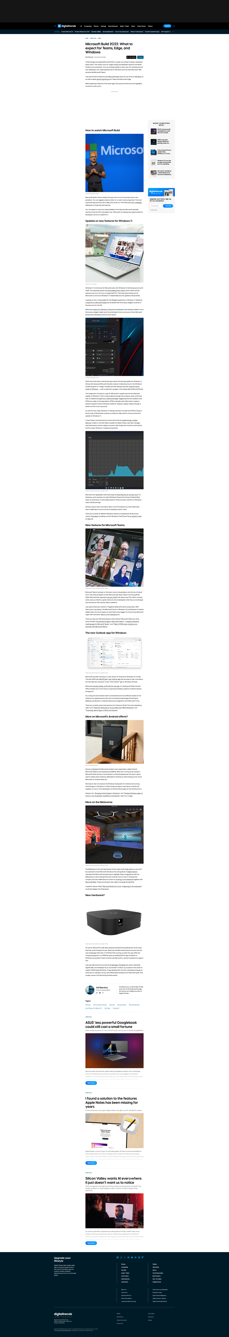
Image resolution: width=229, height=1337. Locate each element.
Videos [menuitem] (150, 26)
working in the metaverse (124, 879)
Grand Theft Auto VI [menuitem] (67, 32)
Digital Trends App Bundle (160, 1301)
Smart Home (125, 1276)
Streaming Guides (158, 1273)
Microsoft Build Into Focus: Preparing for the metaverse (122, 886)
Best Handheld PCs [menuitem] (108, 32)
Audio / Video (125, 1273)
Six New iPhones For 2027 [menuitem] (82, 32)
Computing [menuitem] (88, 26)
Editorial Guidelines (126, 1298)
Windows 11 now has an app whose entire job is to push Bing (164, 162)
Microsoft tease (113, 77)
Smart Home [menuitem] (141, 26)
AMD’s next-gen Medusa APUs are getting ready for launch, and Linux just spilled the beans (164, 143)
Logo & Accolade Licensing (128, 1301)
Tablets (155, 1264)
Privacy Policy (154, 210)
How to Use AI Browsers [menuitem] (122, 32)
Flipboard (143, 1257)
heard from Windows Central (103, 309)
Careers (118, 1313)
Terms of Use (120, 1323)
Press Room (151, 1316)
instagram (97, 992)
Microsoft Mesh (90, 882)
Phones (123, 1264)
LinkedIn (139, 1257)
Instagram (121, 1257)
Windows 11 (139, 77)
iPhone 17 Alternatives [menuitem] (137, 32)
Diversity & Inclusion (122, 1320)
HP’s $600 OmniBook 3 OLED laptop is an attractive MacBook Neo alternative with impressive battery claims (164, 175)
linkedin (100, 992)
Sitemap (150, 1320)
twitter (103, 992)
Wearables (156, 1267)
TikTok (132, 1257)
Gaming (123, 1270)
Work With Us (120, 1316)
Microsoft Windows (134, 1004)
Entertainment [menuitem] (113, 26)
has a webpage (136, 202)
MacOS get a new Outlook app (109, 679)
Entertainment (125, 1279)
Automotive (124, 1282)
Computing (124, 1267)
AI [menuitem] (81, 26)
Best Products (156, 1276)
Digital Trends (63, 28)
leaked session (132, 872)
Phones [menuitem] (96, 26)
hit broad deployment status (115, 290)
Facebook (118, 1257)
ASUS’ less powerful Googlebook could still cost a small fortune (163, 132)
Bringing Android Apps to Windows (107, 793)
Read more (91, 1083)
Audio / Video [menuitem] (124, 26)
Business (87, 1004)
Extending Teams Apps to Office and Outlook (101, 710)
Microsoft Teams (121, 1004)
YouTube (128, 1257)
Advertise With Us (126, 1295)
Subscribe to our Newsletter (160, 1289)
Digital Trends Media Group (64, 1330)
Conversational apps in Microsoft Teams (110, 621)
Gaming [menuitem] (103, 26)
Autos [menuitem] (133, 26)
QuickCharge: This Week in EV (93, 1008)
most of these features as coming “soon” (125, 495)
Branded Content (157, 1292)
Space (154, 1270)
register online (104, 200)
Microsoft (112, 1004)
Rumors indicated (91, 769)
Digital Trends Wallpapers (159, 1295)
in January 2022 (111, 597)
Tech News (107, 1008)
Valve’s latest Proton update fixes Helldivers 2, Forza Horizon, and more (164, 152)
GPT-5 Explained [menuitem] (166, 32)
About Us (123, 1289)
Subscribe (168, 206)
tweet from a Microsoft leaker (108, 399)
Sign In (167, 26)
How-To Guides (157, 1279)
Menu (55, 26)
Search (174, 26)
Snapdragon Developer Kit (119, 965)
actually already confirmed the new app (105, 686)
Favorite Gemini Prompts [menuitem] (152, 32)
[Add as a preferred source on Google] (131, 57)
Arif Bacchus (90, 57)
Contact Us (124, 1292)
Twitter (125, 1257)
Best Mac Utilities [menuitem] (96, 32)
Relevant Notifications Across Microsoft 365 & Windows (113, 708)
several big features (103, 79)
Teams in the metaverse (109, 614)
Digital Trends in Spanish (159, 1298)
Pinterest (135, 1257)
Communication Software (100, 1004)
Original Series (157, 1282)
